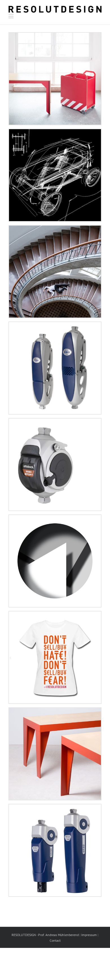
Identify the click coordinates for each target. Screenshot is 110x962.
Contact (55, 940)
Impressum (89, 935)
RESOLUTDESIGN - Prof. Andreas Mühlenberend (45, 935)
